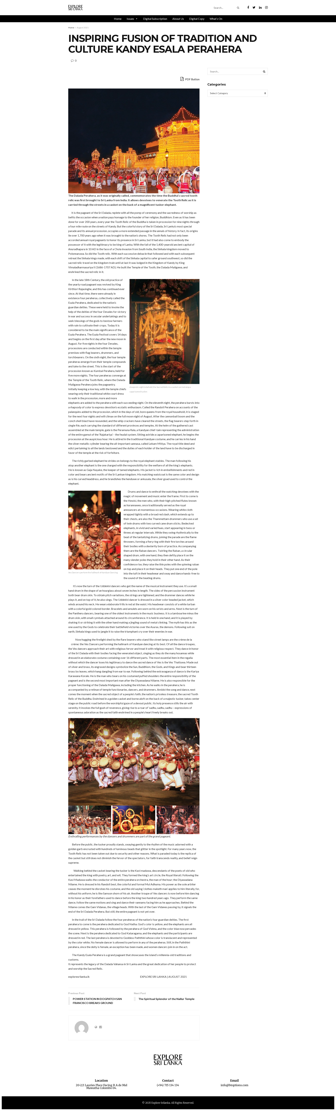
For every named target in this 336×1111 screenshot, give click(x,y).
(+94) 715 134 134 (168, 1085)
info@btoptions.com (234, 1085)
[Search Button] (238, 7)
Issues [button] (130, 18)
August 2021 (83, 27)
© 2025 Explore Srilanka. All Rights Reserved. (168, 1102)
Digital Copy (196, 18)
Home (117, 18)
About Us (178, 18)
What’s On (216, 18)
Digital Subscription (155, 18)
